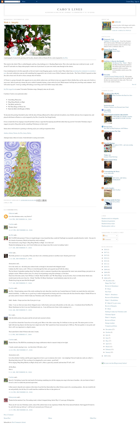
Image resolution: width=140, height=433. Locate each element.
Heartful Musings (109, 143)
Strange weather (110, 323)
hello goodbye (116, 202)
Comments (107, 239)
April (107, 344)
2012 (105, 261)
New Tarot (108, 292)
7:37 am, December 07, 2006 (20, 283)
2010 (105, 267)
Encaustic (107, 75)
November (109, 329)
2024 (105, 249)
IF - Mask (108, 309)
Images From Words (110, 49)
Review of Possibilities (112, 297)
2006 (105, 278)
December (109, 281)
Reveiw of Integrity (111, 306)
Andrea (6, 133)
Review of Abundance (111, 286)
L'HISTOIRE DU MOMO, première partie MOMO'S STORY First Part (122, 117)
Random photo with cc (108, 226)
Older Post (93, 418)
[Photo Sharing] (27, 56)
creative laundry (109, 188)
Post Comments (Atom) (19, 422)
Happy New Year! (110, 283)
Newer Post (7, 418)
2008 (105, 272)
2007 (105, 275)
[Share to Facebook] (43, 200)
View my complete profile (121, 30)
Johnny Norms (13, 133)
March (108, 346)
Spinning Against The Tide (112, 131)
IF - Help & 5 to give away (113, 303)
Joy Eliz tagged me (9, 89)
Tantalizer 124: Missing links (111, 41)
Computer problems (111, 326)
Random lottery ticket (108, 223)
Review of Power (110, 320)
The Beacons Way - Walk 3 (119, 63)
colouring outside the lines (112, 200)
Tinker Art (107, 155)
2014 (105, 258)
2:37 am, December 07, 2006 (20, 248)
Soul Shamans (108, 176)
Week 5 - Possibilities (111, 300)
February (108, 349)
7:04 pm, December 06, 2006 (20, 219)
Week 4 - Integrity (110, 317)
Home (50, 418)
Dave (10, 315)
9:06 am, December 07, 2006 (20, 310)
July (107, 335)
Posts (106, 236)
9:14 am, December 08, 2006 (20, 372)
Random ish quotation (108, 221)
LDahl (10, 253)
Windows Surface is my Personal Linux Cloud (116, 107)
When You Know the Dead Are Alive (122, 95)
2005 (105, 356)
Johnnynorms (13, 397)
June (107, 338)
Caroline (11, 224)
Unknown (12, 213)
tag (11, 202)
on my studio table (109, 173)
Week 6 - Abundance (111, 294)
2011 (105, 264)
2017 (105, 252)
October (108, 332)
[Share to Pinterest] (46, 200)
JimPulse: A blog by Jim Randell (114, 61)
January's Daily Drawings (110, 157)
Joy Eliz (65, 58)
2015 (105, 255)
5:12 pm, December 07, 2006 (20, 334)
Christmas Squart (110, 314)
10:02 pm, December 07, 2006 (21, 350)
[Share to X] (41, 200)
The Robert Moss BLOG (111, 93)
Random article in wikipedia (110, 218)
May (107, 341)
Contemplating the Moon (111, 171)
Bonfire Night (116, 51)
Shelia (29, 133)
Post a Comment (8, 415)
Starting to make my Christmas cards (116, 312)
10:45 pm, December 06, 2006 (21, 230)
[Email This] (37, 200)
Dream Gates (108, 126)
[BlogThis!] (39, 200)
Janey (25, 133)
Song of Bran (107, 112)
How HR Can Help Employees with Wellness (116, 128)
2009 (105, 269)
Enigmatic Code (109, 39)
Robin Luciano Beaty (110, 159)
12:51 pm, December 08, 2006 (21, 410)
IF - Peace (108, 289)
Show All (134, 84)
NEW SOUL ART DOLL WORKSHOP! (119, 179)
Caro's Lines (70, 9)
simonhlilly (107, 110)
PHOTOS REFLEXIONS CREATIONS (116, 115)
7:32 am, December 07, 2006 (20, 259)
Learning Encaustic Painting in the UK (114, 76)
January (108, 352)
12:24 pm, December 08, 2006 (21, 392)
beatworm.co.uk (109, 105)
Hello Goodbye (116, 190)
